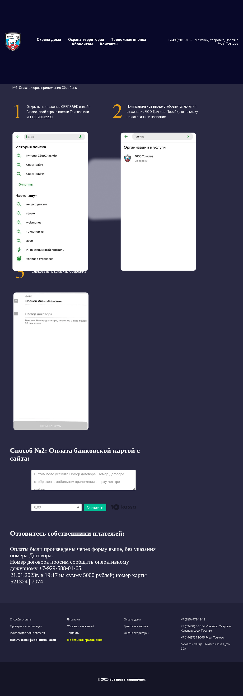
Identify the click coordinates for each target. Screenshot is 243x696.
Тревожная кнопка (128, 39)
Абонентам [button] (82, 44)
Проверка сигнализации (26, 626)
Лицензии (73, 619)
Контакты (109, 44)
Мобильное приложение (85, 640)
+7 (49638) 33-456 (193, 626)
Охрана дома (49, 39)
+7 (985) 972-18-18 (193, 619)
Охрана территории (86, 39)
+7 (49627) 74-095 (193, 637)
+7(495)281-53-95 (180, 40)
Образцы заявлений (80, 626)
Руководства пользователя (27, 633)
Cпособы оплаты (21, 619)
